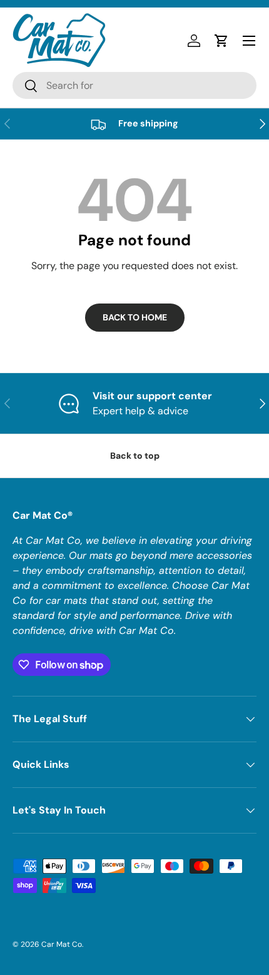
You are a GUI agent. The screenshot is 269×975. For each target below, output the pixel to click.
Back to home (135, 317)
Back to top (135, 455)
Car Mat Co (61, 944)
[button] (221, 40)
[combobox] (134, 85)
